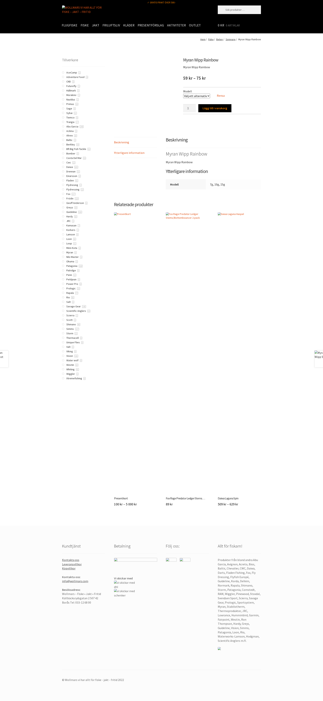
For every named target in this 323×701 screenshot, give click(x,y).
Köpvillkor (69, 568)
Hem (202, 39)
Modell (187, 91)
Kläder (128, 25)
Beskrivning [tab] (121, 142)
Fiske (85, 25)
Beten (219, 39)
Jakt (95, 25)
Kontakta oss (70, 560)
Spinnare (231, 39)
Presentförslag (151, 25)
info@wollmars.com (75, 581)
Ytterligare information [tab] (129, 153)
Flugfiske (69, 25)
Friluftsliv (111, 25)
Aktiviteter (176, 25)
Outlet (195, 25)
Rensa (221, 95)
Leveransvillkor (72, 564)
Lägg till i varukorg (215, 108)
